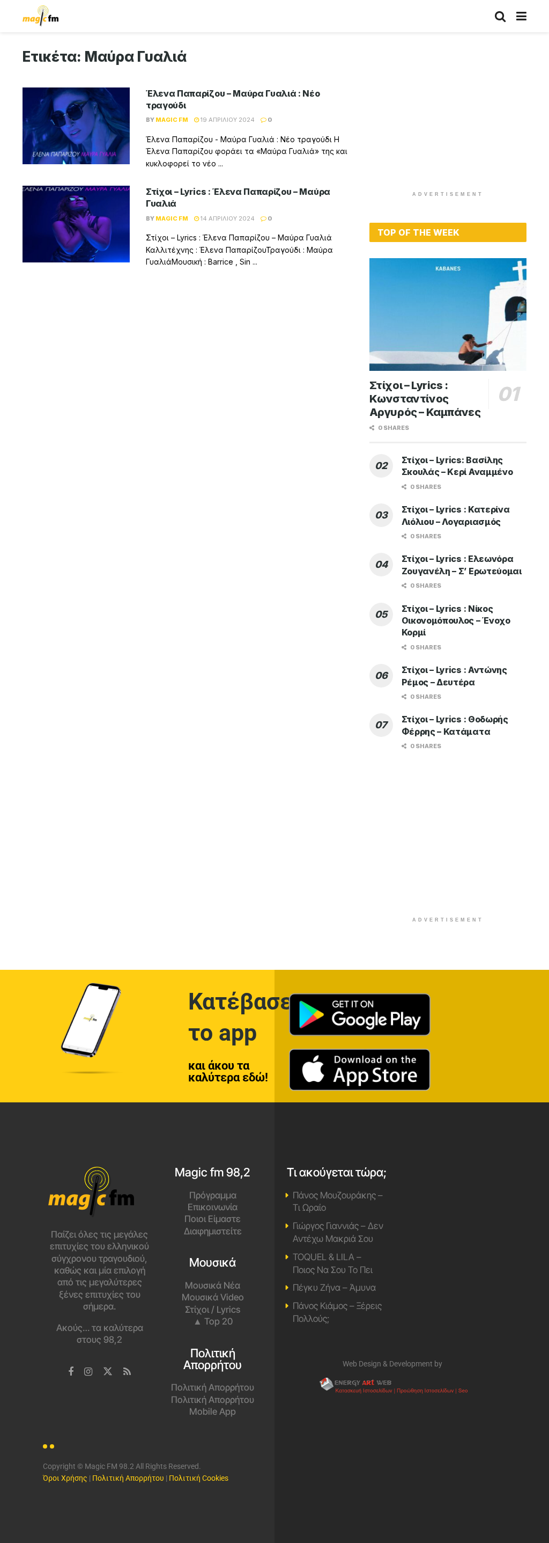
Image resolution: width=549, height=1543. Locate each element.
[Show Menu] (521, 16)
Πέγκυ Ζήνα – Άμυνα (334, 1287)
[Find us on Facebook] (70, 1372)
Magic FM (171, 119)
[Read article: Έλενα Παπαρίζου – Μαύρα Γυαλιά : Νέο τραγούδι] (76, 125)
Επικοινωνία (213, 1207)
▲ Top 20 (213, 1321)
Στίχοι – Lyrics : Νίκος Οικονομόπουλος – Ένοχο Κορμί (456, 620)
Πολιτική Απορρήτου (212, 1387)
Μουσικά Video (213, 1297)
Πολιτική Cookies (198, 1478)
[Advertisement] (449, 115)
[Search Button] (500, 16)
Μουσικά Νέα (212, 1285)
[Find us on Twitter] (108, 1371)
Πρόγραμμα (212, 1195)
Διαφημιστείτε (213, 1231)
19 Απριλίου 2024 (227, 119)
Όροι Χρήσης (65, 1478)
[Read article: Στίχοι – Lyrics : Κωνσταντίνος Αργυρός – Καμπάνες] (447, 314)
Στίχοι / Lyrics (212, 1309)
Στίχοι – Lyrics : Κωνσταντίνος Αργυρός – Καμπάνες (425, 399)
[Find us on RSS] (127, 1372)
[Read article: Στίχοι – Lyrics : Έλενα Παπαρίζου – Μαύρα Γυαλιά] (76, 224)
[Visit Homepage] (40, 16)
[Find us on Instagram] (88, 1372)
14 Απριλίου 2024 (227, 218)
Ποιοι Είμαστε (212, 1218)
